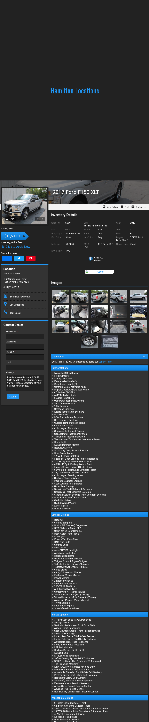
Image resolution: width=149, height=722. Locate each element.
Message (11, 372)
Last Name (12, 342)
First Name (12, 331)
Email (8, 362)
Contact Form (105, 361)
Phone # (11, 352)
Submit (12, 396)
